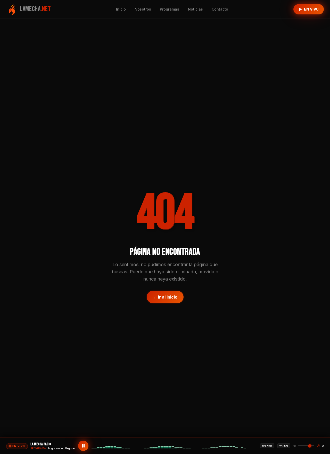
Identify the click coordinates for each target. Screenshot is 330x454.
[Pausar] (83, 446)
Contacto (220, 9)
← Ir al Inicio (165, 297)
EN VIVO (311, 9)
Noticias (195, 9)
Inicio (121, 9)
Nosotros (143, 9)
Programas (169, 9)
